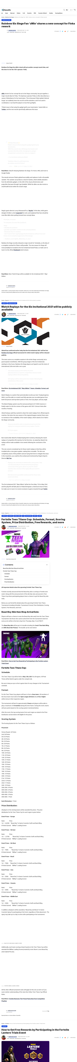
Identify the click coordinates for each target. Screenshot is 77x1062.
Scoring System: (9, 579)
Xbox (40, 515)
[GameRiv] (6, 9)
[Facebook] (47, 1011)
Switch (35, 515)
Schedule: (7, 573)
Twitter (4, 109)
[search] (64, 10)
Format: (7, 576)
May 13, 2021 (28, 166)
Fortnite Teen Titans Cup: (10, 571)
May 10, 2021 (34, 384)
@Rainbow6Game (13, 372)
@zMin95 (23, 222)
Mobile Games (17, 515)
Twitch (45, 489)
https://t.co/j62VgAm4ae (21, 161)
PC (23, 515)
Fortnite (10, 515)
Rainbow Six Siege (6, 20)
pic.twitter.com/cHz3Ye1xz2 (16, 163)
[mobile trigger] (74, 10)
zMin (3, 93)
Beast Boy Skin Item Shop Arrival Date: (13, 568)
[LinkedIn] (48, 1011)
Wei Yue (9, 458)
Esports (4, 303)
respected (19, 213)
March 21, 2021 (31, 433)
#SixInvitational (15, 370)
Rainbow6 (17, 250)
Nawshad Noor (12, 526)
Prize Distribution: (9, 582)
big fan (31, 210)
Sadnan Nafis (12, 30)
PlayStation (28, 515)
